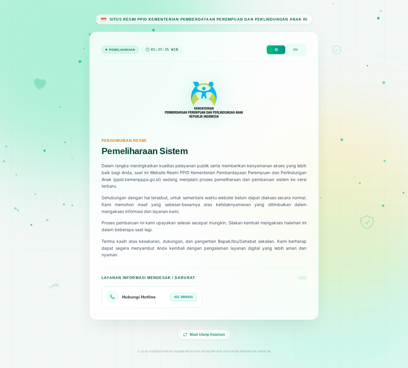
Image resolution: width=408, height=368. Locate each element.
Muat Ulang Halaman (207, 334)
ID (276, 49)
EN (295, 49)
